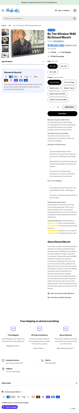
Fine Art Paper (69, 82)
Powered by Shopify (21, 403)
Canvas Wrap (54, 82)
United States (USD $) (12, 392)
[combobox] (39, 18)
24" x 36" (64, 66)
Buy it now (62, 114)
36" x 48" (53, 72)
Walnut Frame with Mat (58, 100)
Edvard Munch (59, 41)
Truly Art (10, 403)
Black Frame (54, 88)
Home (4, 25)
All (10, 25)
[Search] (74, 18)
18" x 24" (53, 66)
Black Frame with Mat (57, 94)
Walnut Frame (69, 88)
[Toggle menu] (3, 10)
